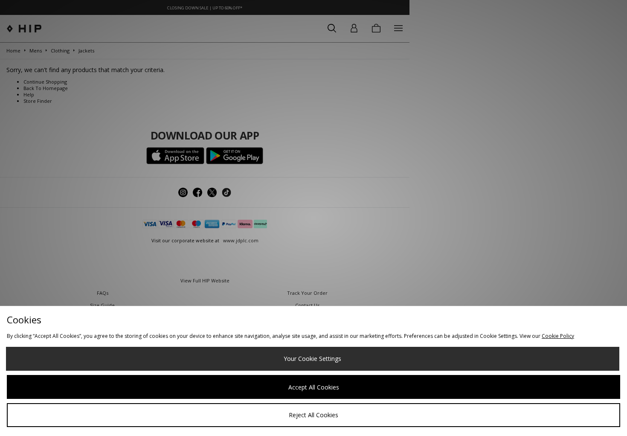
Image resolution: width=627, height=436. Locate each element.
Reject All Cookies (313, 415)
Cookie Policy (558, 336)
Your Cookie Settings (312, 359)
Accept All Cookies (313, 387)
